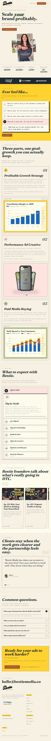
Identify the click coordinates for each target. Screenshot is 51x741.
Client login (33, 3)
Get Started (6, 136)
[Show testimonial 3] (8, 586)
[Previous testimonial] (44, 553)
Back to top (44, 737)
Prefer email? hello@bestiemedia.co (29, 668)
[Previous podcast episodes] (3, 485)
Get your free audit (8, 29)
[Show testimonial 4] (9, 586)
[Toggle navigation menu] (48, 3)
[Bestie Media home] (7, 3)
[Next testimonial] (47, 553)
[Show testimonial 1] (5, 586)
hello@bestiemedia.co (21, 683)
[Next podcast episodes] (6, 485)
